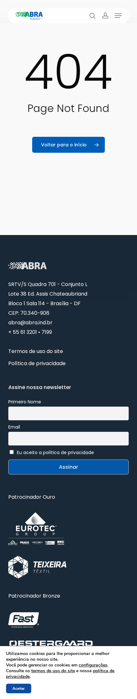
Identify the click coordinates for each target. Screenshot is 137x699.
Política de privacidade (37, 363)
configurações (93, 665)
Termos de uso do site (35, 351)
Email (14, 427)
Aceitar (18, 688)
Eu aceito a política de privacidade (55, 452)
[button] (118, 15)
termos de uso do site (53, 671)
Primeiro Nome (24, 402)
